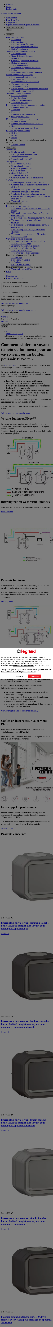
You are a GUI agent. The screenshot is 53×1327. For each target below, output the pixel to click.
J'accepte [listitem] (35, 676)
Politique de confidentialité (23, 666)
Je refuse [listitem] (19, 676)
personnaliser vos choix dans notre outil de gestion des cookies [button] (26, 671)
